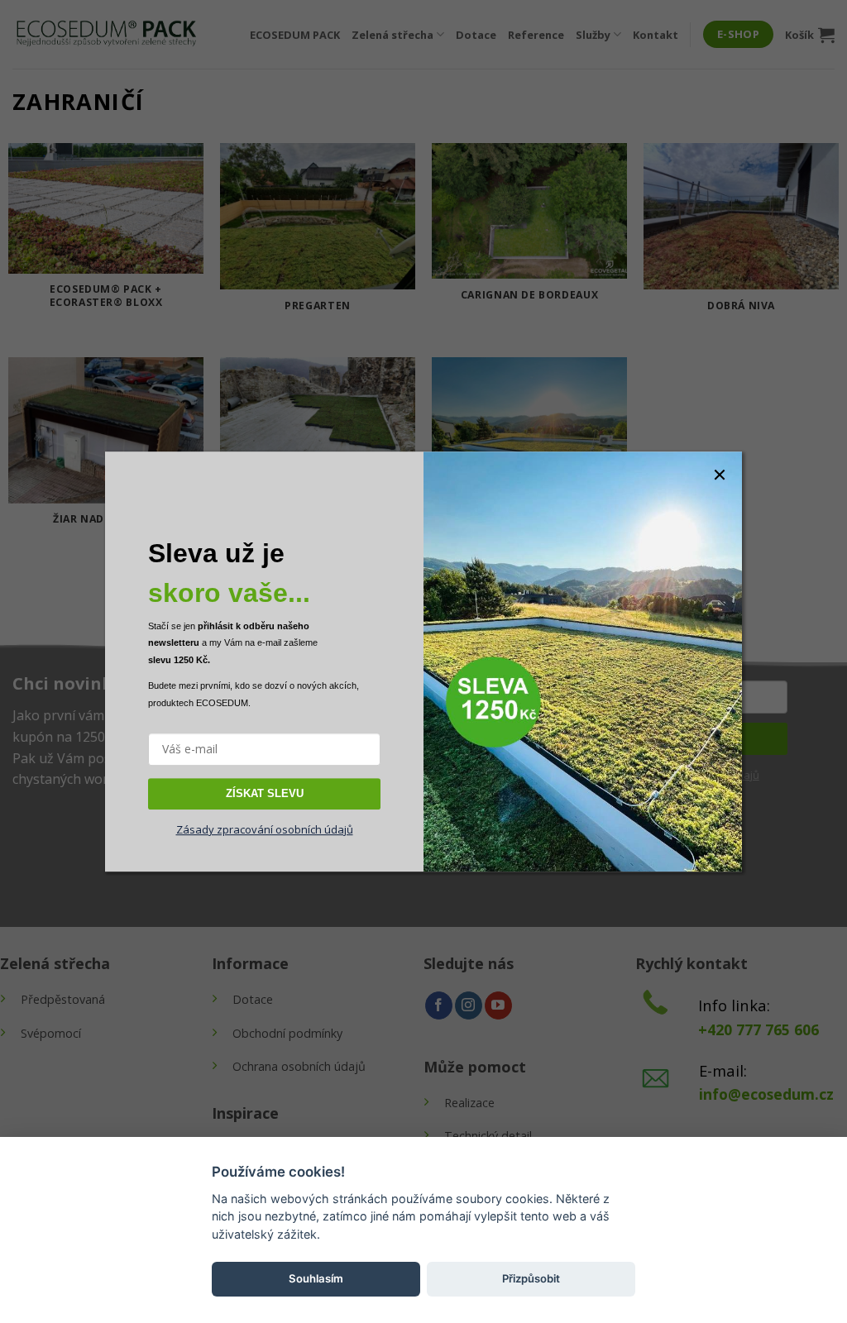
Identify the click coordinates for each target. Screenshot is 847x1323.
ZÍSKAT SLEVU (265, 793)
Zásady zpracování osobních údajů (264, 829)
